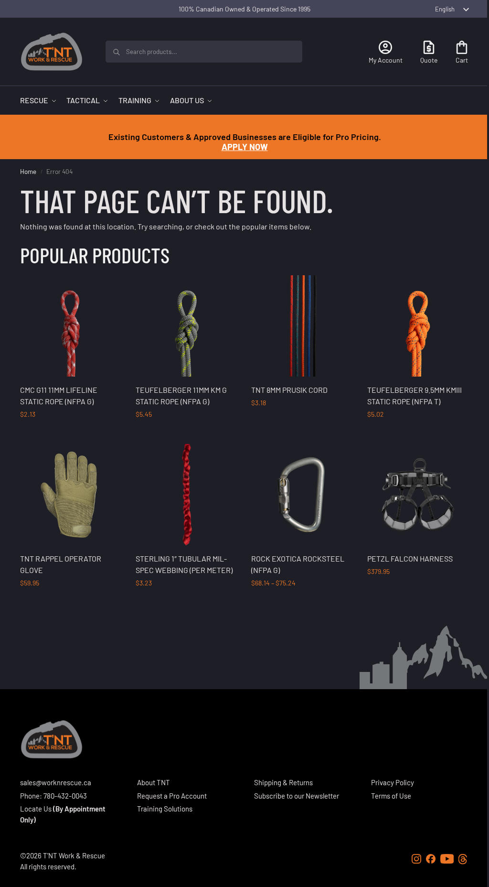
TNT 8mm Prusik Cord (289, 389)
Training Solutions (164, 808)
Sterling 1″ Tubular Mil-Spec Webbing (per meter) (184, 564)
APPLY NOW (245, 146)
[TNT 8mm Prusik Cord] (301, 326)
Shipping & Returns (283, 782)
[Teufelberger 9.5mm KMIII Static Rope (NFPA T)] (417, 326)
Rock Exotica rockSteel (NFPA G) (297, 564)
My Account (386, 60)
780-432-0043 (65, 795)
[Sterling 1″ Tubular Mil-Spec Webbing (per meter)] (186, 494)
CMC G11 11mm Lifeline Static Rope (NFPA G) (58, 395)
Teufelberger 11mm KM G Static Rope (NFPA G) (181, 395)
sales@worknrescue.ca (55, 782)
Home (28, 171)
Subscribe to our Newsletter (296, 795)
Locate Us (36, 808)
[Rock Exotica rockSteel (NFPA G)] (301, 494)
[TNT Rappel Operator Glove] (70, 494)
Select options (70, 434)
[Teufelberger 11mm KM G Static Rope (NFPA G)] (186, 326)
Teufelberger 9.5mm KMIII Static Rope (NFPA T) (414, 395)
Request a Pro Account (172, 795)
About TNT (153, 782)
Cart (462, 60)
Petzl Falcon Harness (410, 558)
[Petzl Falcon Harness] (417, 494)
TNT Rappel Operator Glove (60, 564)
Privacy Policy (392, 782)
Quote (428, 60)
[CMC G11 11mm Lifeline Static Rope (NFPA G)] (70, 326)
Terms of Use (391, 795)
